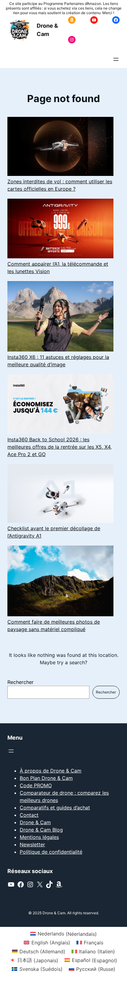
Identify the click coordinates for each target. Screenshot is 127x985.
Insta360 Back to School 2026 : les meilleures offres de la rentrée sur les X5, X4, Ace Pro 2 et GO (59, 446)
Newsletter (32, 844)
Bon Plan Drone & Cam (46, 778)
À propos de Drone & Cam (50, 771)
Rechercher (20, 682)
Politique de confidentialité (51, 852)
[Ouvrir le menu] (116, 59)
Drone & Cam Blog (41, 830)
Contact (29, 815)
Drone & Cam (35, 822)
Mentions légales (39, 837)
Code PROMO (36, 785)
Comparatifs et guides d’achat (55, 807)
